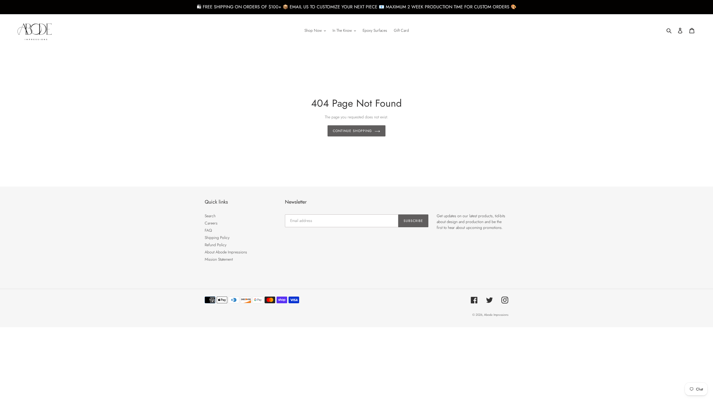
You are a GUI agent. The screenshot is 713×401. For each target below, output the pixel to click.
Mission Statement (219, 259)
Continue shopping (352, 130)
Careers (211, 223)
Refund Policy (215, 245)
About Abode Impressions (226, 252)
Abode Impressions (496, 314)
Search (210, 216)
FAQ (208, 230)
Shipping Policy (217, 237)
